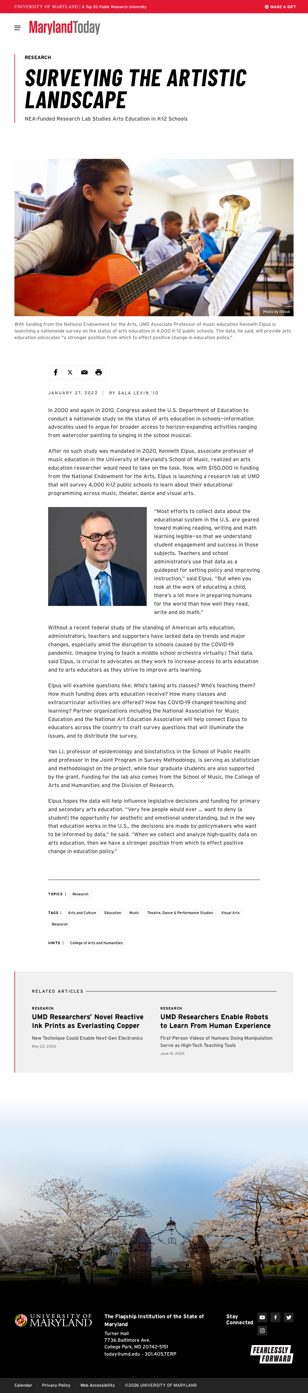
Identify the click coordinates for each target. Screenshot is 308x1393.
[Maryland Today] (64, 27)
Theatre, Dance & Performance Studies (180, 912)
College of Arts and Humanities (96, 943)
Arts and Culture (82, 912)
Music (134, 912)
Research (80, 894)
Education (112, 912)
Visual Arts (230, 912)
